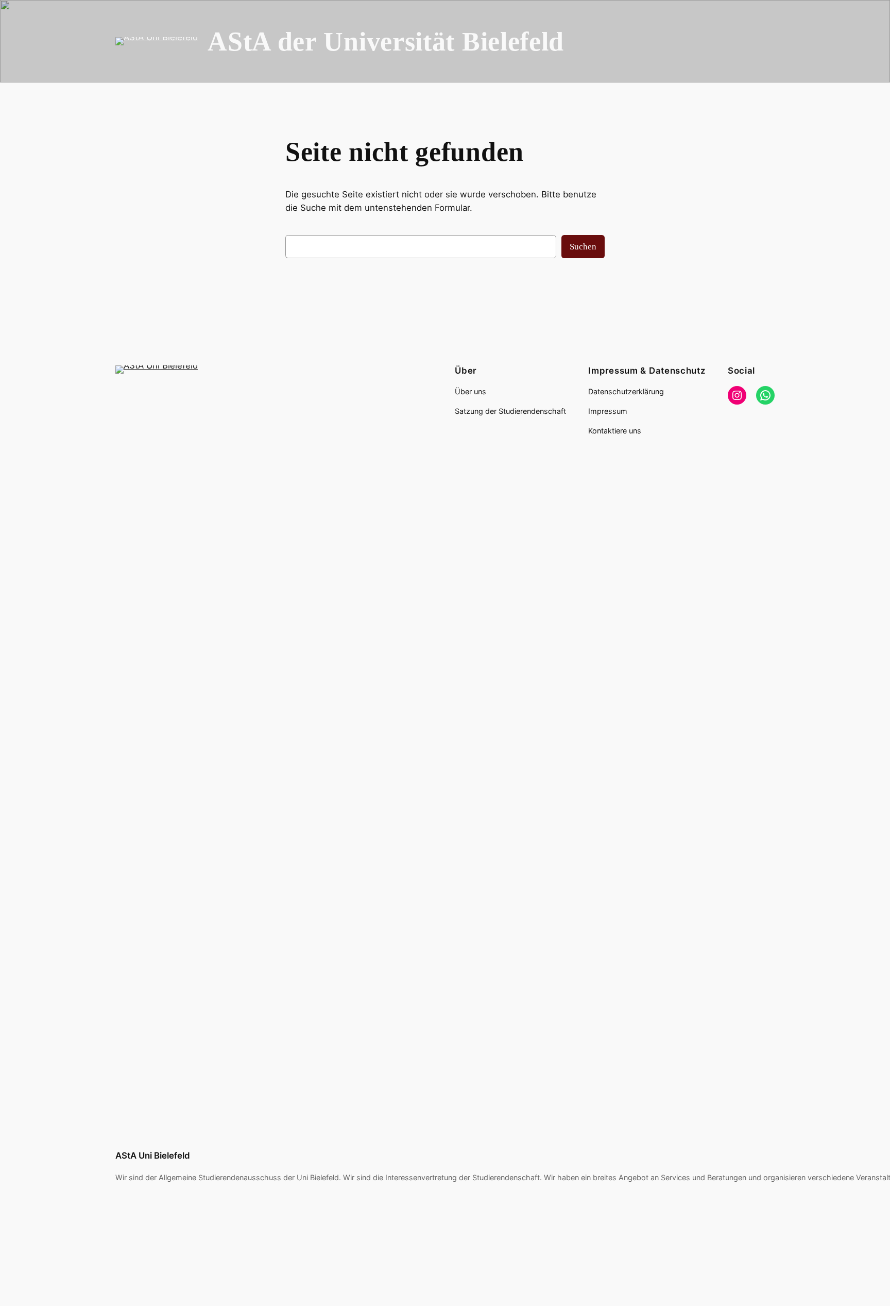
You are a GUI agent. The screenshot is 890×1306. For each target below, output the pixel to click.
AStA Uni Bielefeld (152, 1155)
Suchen (583, 247)
